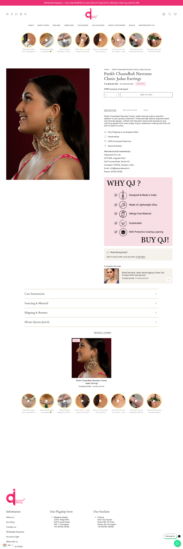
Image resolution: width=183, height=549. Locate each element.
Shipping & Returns (36, 313)
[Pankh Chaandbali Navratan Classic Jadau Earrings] (91, 358)
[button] (169, 14)
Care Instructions (35, 294)
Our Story (10, 522)
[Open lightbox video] (29, 40)
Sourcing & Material (36, 303)
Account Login (12, 537)
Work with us (12, 541)
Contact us (11, 527)
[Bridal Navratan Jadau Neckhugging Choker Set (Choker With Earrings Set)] (111, 275)
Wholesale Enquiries (15, 532)
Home (106, 69)
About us (10, 517)
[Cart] (175, 14)
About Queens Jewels (37, 322)
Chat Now (140, 257)
